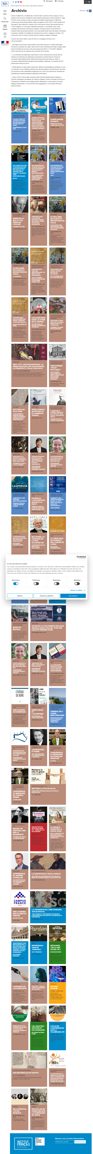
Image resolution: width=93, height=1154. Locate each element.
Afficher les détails (76, 590)
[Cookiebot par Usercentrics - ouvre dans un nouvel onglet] (78, 557)
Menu (5, 14)
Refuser (19, 596)
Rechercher (5, 21)
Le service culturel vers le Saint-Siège (25, 6)
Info (5, 37)
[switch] (36, 583)
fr (89, 2)
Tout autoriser (73, 596)
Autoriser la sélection (46, 596)
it (86, 2)
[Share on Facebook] (90, 11)
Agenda (5, 29)
